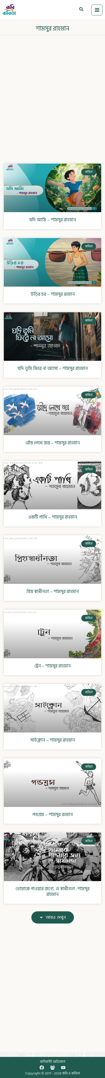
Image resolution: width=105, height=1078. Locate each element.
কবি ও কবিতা (71, 1073)
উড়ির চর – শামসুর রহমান (53, 294)
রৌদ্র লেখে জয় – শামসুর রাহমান (52, 443)
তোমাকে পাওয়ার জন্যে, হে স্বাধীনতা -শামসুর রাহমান (52, 891)
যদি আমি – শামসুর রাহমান (52, 220)
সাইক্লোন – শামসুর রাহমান (52, 740)
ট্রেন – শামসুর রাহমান (52, 666)
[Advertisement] (52, 91)
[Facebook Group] (52, 1067)
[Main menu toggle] (96, 10)
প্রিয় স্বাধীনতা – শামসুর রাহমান (53, 591)
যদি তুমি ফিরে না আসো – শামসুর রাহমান (53, 368)
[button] (81, 10)
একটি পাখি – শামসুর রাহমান (52, 517)
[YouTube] (63, 1067)
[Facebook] (42, 1067)
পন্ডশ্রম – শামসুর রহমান (52, 814)
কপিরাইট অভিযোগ (52, 1062)
